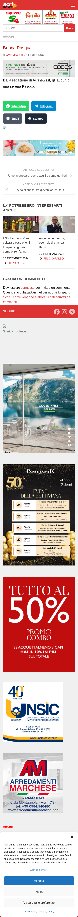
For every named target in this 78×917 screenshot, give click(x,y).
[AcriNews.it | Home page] (13, 5)
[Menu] (73, 5)
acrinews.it (14, 55)
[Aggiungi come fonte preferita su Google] (25, 130)
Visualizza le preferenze (39, 902)
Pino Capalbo (53, 258)
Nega (39, 891)
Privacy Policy (46, 911)
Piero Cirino (17, 263)
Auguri (8, 36)
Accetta (39, 880)
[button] (72, 837)
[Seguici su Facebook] (57, 312)
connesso (28, 287)
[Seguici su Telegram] (72, 312)
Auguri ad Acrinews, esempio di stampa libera (52, 242)
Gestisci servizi (38, 870)
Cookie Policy (29, 911)
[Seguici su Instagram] (64, 312)
